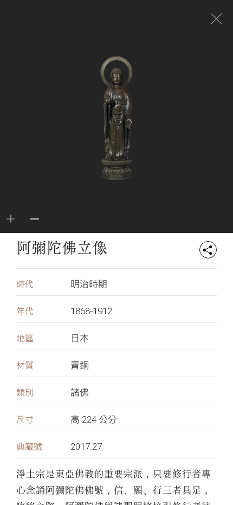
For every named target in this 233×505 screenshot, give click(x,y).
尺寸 (25, 420)
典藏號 (29, 447)
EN (100, 20)
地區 (25, 338)
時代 (25, 284)
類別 (25, 392)
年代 (25, 311)
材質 (25, 365)
